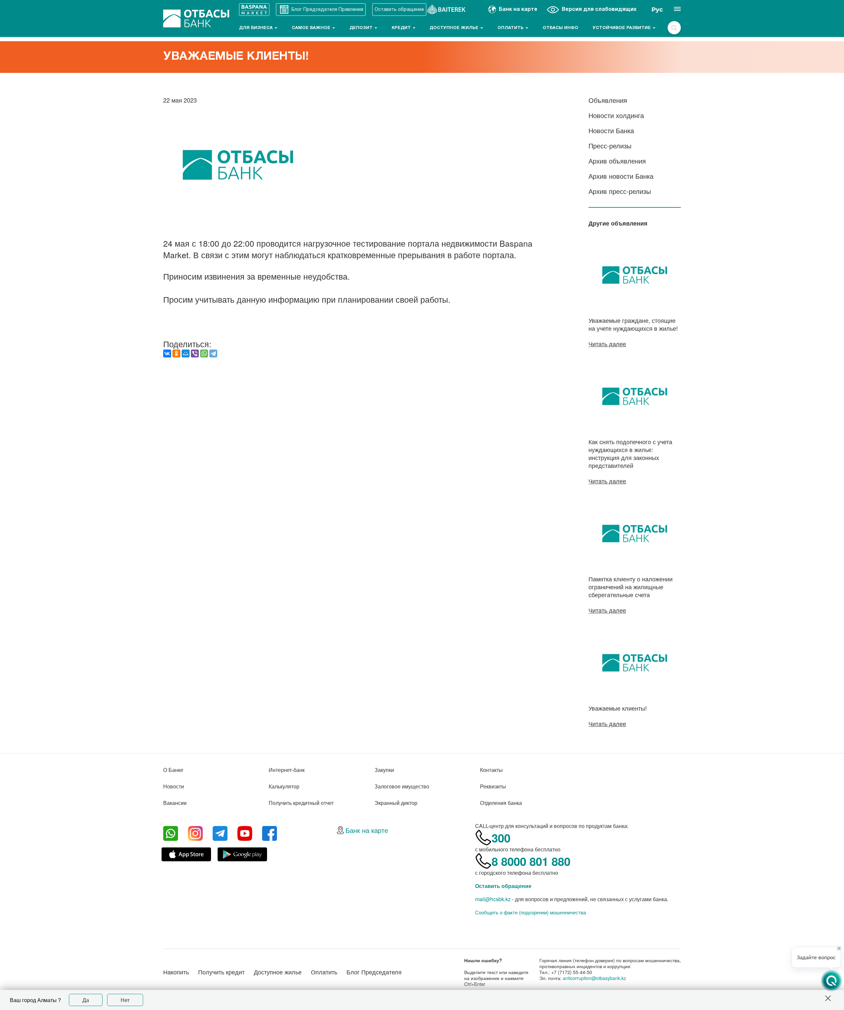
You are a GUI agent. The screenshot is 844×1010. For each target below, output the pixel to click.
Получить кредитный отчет (301, 803)
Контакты (491, 770)
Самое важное (312, 28)
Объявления (607, 100)
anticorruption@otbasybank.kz (594, 978)
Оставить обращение (503, 886)
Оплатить (511, 28)
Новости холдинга (616, 115)
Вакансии (175, 803)
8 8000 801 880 (531, 861)
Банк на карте (367, 830)
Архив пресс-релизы (619, 191)
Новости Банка (611, 130)
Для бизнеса (256, 28)
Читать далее (607, 343)
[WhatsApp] (204, 353)
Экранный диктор (396, 803)
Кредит (402, 28)
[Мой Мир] (186, 353)
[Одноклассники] (176, 353)
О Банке (173, 770)
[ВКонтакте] (167, 353)
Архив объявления (617, 161)
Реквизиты (493, 786)
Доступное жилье (455, 28)
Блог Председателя (374, 971)
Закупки (384, 770)
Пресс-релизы (609, 145)
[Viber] (195, 353)
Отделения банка (501, 803)
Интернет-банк (287, 770)
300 (501, 838)
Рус (657, 9)
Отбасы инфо (560, 28)
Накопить (176, 971)
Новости (173, 786)
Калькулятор (284, 786)
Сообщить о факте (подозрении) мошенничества (530, 912)
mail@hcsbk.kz (493, 899)
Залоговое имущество (402, 786)
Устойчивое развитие (622, 28)
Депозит (361, 28)
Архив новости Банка (620, 176)
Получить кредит (221, 971)
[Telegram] (213, 353)
